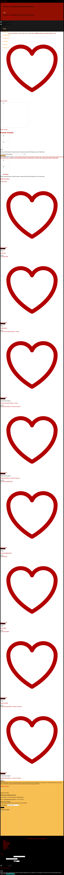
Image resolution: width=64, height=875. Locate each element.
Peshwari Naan (3, 328)
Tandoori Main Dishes (21, 158)
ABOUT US (5, 32)
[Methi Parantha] (6, 147)
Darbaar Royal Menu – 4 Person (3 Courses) (10, 478)
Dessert (6, 129)
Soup (15, 158)
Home (1, 129)
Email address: (3, 805)
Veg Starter (36, 158)
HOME (4, 28)
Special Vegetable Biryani (6, 553)
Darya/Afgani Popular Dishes (35, 156)
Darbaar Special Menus (23, 156)
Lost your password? (5, 868)
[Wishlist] (1, 36)
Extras (47, 156)
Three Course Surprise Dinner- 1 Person (9, 403)
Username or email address (6, 856)
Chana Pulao (3, 253)
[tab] (33, 174)
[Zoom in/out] (2, 870)
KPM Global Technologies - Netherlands (36, 838)
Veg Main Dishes (30, 158)
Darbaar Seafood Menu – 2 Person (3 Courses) (10, 778)
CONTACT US (6, 848)
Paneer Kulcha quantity (7, 154)
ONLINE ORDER (6, 35)
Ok (7, 873)
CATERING (5, 845)
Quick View (2, 248)
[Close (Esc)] (1, 870)
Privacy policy (11, 873)
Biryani (16, 156)
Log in (10, 865)
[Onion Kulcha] (6, 141)
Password (3, 858)
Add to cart (3, 155)
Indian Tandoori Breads (54, 156)
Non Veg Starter (9, 158)
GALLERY (5, 846)
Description (5, 174)
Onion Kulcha (3, 628)
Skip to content (3, 1)
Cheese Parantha (4, 703)
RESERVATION (6, 844)
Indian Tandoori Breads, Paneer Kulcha (50, 158)
